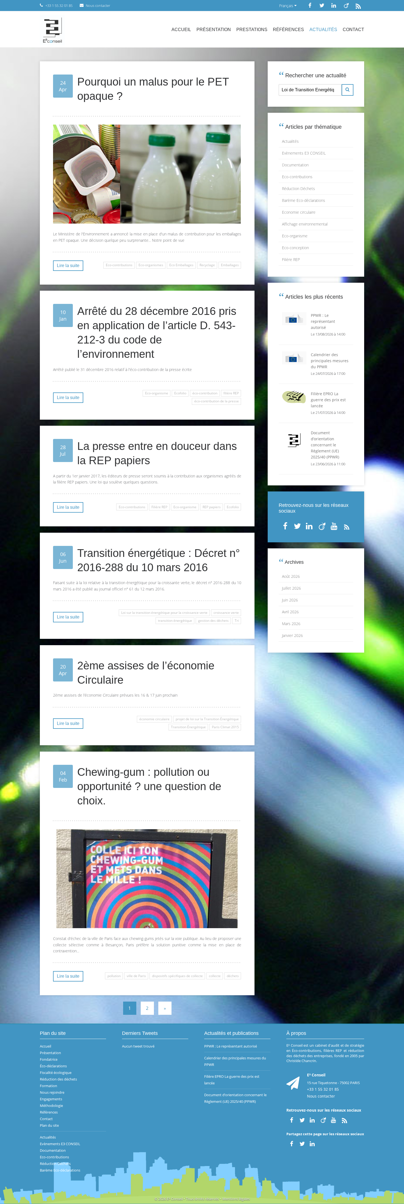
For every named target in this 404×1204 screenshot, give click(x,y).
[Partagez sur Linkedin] (313, 1143)
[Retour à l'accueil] (52, 29)
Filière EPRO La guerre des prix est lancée (231, 1079)
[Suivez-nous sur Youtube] (334, 525)
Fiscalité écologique (55, 1072)
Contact (353, 29)
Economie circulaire (299, 212)
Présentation (214, 29)
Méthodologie (51, 1105)
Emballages (230, 265)
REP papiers (212, 507)
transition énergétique (175, 620)
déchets (233, 976)
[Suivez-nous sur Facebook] (310, 5)
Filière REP (159, 507)
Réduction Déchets (298, 188)
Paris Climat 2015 (225, 727)
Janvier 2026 (292, 635)
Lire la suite (68, 265)
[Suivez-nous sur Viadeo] (346, 5)
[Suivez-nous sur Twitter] (322, 5)
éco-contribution (204, 393)
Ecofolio (180, 393)
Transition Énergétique (188, 727)
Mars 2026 (291, 623)
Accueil (181, 29)
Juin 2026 (290, 600)
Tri (237, 620)
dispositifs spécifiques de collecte (177, 976)
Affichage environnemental (305, 224)
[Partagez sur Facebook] (291, 1143)
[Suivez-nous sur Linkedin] (334, 5)
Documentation (295, 164)
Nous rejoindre (52, 1092)
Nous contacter (321, 1096)
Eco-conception (295, 247)
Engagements (51, 1098)
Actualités (323, 29)
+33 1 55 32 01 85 (323, 1089)
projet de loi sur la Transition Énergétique (207, 719)
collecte (215, 976)
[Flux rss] (358, 5)
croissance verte (226, 612)
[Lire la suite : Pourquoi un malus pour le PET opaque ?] (147, 174)
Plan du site (49, 1125)
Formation (48, 1085)
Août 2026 (291, 576)
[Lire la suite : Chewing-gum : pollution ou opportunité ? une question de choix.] (147, 878)
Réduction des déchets (58, 1079)
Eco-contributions (119, 265)
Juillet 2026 (291, 588)
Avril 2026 (290, 611)
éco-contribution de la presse (216, 401)
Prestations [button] (251, 29)
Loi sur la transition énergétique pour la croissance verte (164, 612)
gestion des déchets (213, 620)
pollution (114, 976)
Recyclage (207, 265)
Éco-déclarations (53, 1065)
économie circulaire (154, 719)
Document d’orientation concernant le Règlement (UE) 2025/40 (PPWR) (235, 1098)
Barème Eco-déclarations (303, 200)
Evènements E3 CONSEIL (304, 153)
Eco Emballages (181, 265)
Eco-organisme (156, 393)
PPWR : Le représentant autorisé (230, 1046)
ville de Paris (136, 976)
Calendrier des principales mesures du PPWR (235, 1061)
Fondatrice (48, 1059)
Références (288, 29)
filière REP (231, 393)
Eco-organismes (151, 265)
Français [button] (286, 5)
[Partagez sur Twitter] (302, 1143)
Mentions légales (236, 1198)
